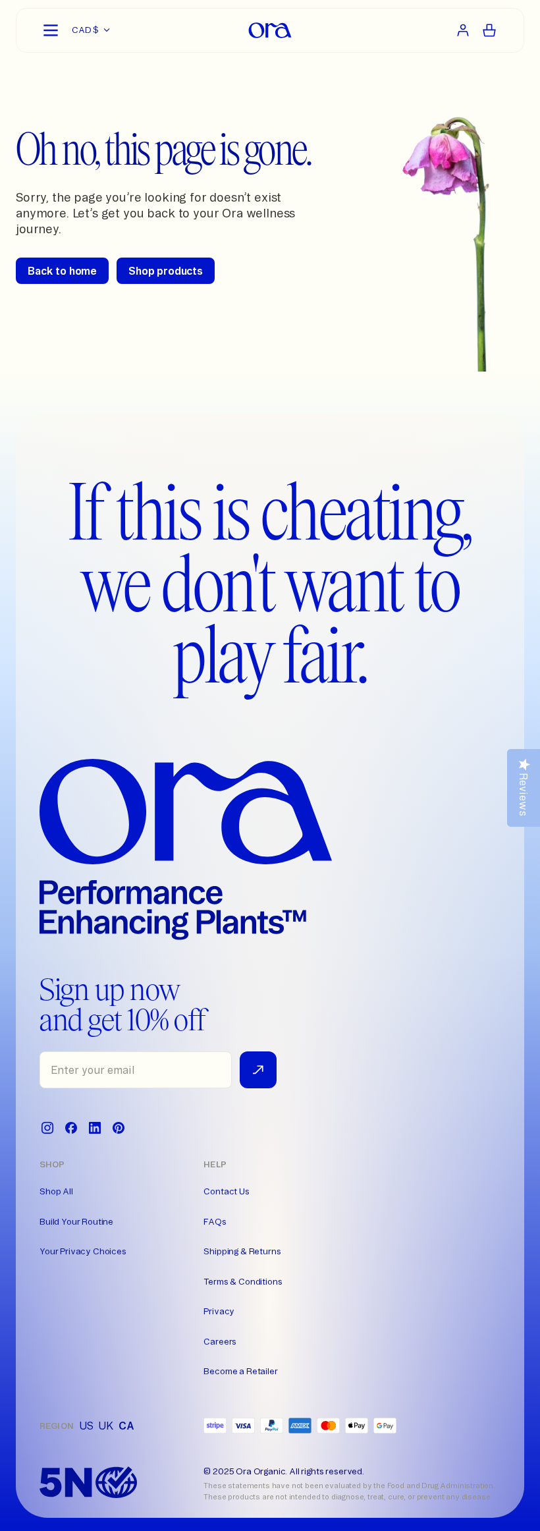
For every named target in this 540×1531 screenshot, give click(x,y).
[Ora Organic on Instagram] (47, 1128)
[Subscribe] (258, 1069)
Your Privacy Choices (83, 1251)
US (86, 1426)
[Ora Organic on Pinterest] (118, 1128)
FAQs (214, 1221)
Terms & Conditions (242, 1281)
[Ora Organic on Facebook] (71, 1128)
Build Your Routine (76, 1221)
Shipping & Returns (242, 1251)
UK (105, 1426)
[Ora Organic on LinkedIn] (95, 1128)
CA (126, 1426)
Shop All (56, 1191)
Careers (219, 1341)
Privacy (218, 1311)
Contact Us (226, 1191)
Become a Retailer (240, 1371)
